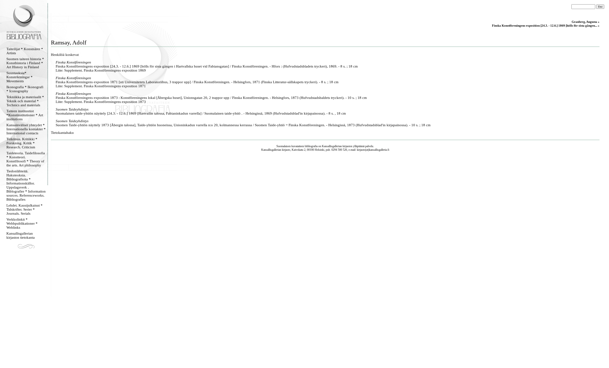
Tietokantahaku (62, 133)
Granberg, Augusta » (585, 22)
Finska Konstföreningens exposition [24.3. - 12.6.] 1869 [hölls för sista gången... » (545, 25)
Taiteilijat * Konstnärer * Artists (24, 51)
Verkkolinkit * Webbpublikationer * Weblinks (22, 223)
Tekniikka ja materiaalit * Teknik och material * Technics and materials (25, 101)
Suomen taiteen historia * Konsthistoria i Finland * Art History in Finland (25, 63)
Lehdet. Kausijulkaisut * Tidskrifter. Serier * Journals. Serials (24, 209)
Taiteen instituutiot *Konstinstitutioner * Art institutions (24, 115)
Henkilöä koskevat (65, 55)
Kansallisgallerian (332, 146)
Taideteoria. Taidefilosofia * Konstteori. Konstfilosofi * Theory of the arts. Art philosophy (25, 159)
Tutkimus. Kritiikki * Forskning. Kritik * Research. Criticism (21, 143)
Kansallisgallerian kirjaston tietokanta (20, 235)
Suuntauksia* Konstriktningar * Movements (19, 77)
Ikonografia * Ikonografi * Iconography (24, 89)
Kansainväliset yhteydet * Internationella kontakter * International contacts (26, 129)
